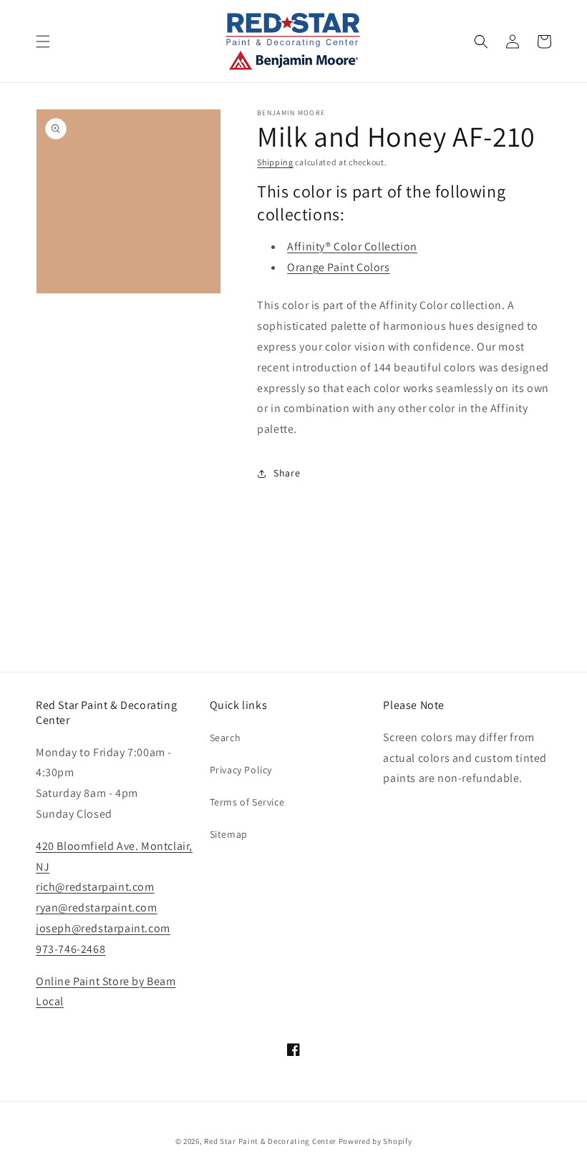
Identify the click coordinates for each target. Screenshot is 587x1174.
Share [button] (286, 472)
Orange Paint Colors (338, 267)
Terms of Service (247, 802)
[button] (43, 41)
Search (225, 737)
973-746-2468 (70, 949)
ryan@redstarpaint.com (96, 907)
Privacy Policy (241, 769)
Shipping (275, 162)
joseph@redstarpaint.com (103, 928)
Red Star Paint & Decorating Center (270, 1141)
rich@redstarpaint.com (95, 886)
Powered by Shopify (375, 1141)
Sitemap (229, 834)
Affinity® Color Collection (352, 246)
